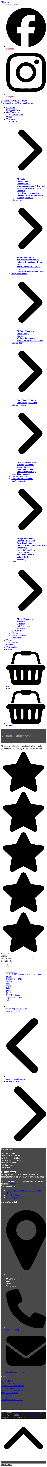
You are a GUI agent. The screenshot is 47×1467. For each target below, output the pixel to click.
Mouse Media (31, 1417)
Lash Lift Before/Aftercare (12, 1383)
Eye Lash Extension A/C (11, 1388)
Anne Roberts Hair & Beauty (25, 1413)
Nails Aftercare (7, 1395)
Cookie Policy (14, 1184)
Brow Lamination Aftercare (12, 1386)
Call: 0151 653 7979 (9, 4)
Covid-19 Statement (9, 1397)
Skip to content (7, 2)
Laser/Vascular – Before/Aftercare (15, 1390)
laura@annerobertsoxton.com (18, 1372)
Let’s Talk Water (13, 1195)
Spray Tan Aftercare (9, 1392)
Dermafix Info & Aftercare (12, 1399)
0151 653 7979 (12, 1330)
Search (4, 958)
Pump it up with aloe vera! (17, 1197)
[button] (17, 103)
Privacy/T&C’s (7, 1381)
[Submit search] (33, 958)
